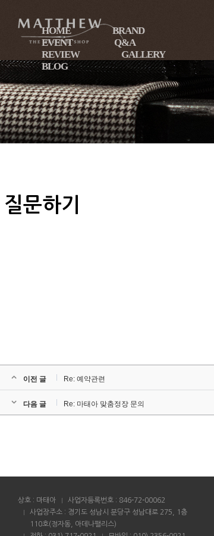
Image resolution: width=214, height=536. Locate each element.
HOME (56, 30)
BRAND (128, 30)
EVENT (57, 42)
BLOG (55, 66)
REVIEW (61, 54)
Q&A (125, 42)
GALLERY (143, 54)
